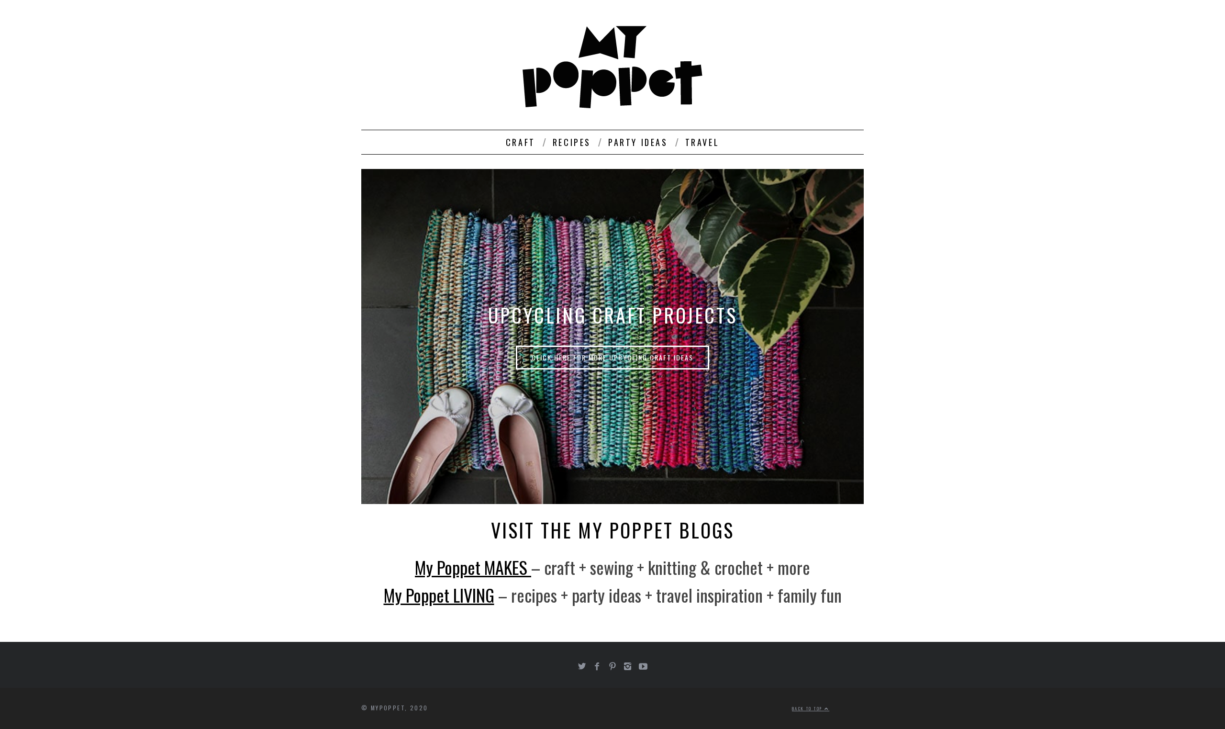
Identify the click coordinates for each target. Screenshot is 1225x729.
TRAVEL (702, 142)
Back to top (808, 708)
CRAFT (520, 142)
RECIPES (572, 142)
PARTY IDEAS (638, 142)
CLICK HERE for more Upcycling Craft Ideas (612, 357)
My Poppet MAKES (473, 567)
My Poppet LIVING (439, 594)
